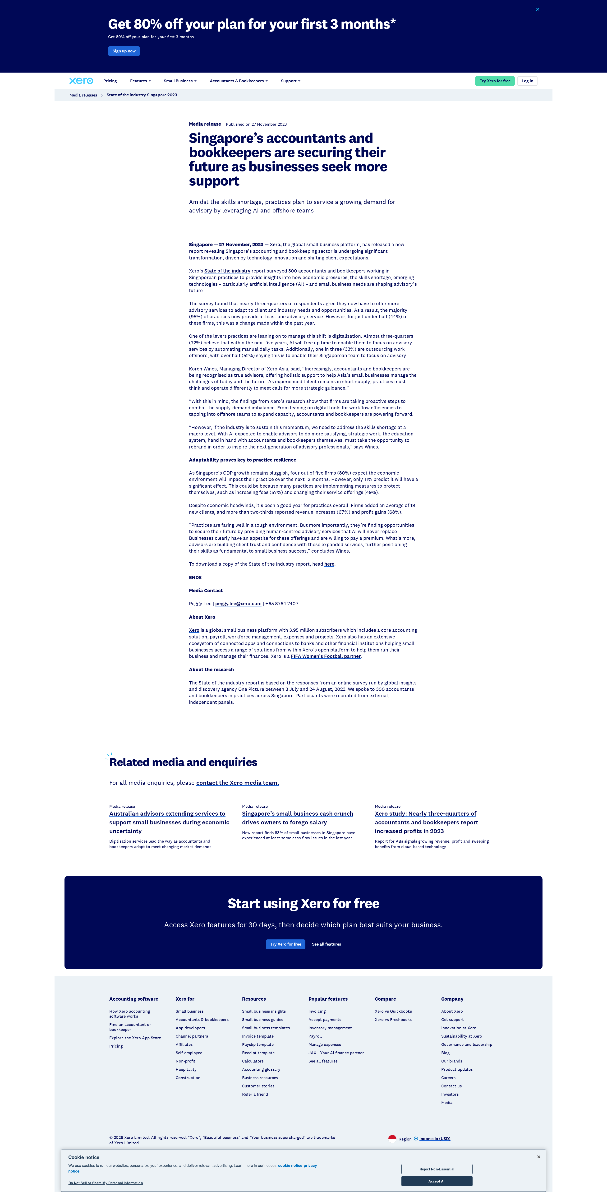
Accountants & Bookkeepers (237, 81)
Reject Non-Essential (437, 1169)
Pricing (110, 81)
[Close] (538, 1157)
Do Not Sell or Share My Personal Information (106, 1183)
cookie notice (290, 1165)
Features (138, 81)
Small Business (178, 81)
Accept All (436, 1181)
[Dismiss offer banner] (537, 9)
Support (289, 81)
